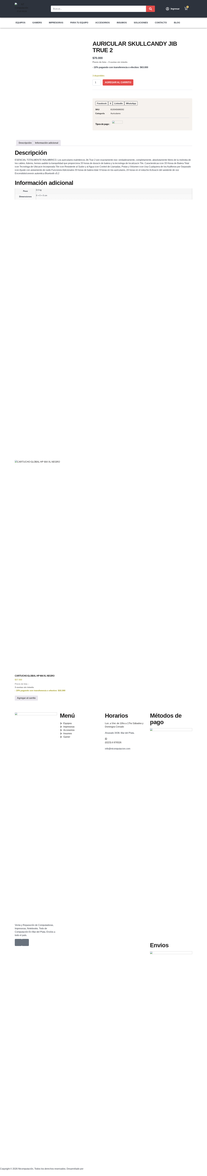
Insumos (122, 22)
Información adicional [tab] (46, 143)
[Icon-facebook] (18, 942)
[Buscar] (150, 9)
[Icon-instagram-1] (25, 942)
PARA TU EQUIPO (79, 22)
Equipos (20, 22)
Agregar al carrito (118, 82)
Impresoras (56, 22)
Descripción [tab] (25, 143)
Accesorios (102, 22)
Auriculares (116, 113)
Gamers (37, 22)
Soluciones (141, 22)
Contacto (161, 22)
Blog (177, 22)
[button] (101, 103)
